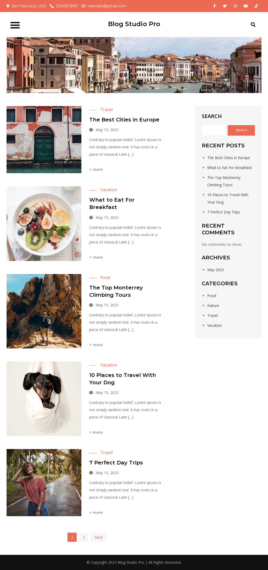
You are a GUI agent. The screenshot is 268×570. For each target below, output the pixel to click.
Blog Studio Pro (134, 24)
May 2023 (215, 269)
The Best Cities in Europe (124, 120)
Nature (213, 305)
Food (105, 277)
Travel (106, 109)
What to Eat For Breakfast (229, 167)
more (98, 169)
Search (212, 116)
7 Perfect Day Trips (116, 463)
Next (98, 537)
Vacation (108, 190)
